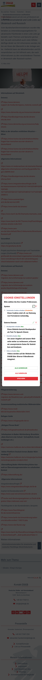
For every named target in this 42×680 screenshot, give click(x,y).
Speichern (21, 378)
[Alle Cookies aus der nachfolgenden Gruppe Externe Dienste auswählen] (34, 322)
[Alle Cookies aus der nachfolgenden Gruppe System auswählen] (34, 306)
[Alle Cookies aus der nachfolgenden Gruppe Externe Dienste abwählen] (36, 322)
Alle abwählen (21, 373)
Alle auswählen (21, 368)
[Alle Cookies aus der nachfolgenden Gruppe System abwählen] (36, 306)
